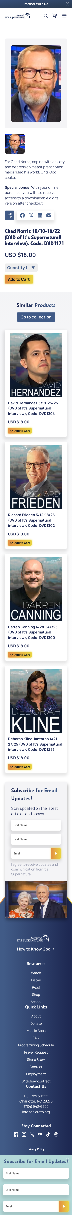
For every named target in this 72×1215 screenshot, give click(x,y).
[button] (67, 4)
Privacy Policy (36, 1149)
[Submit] (56, 853)
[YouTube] (40, 1134)
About (36, 1016)
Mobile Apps (36, 1030)
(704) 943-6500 (36, 1106)
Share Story (36, 1059)
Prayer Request (36, 1052)
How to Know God (33, 949)
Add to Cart (19, 279)
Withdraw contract (36, 1081)
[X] (31, 215)
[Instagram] (24, 1134)
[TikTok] (48, 1134)
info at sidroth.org (36, 1112)
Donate (36, 1023)
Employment (36, 1074)
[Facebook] (22, 215)
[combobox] (21, 267)
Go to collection (36, 317)
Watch (36, 973)
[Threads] (56, 1134)
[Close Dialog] (67, 1159)
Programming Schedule (36, 1045)
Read (36, 987)
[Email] (48, 215)
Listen (36, 980)
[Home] (17, 15)
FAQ (36, 1038)
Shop (36, 994)
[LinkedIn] (40, 215)
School (36, 1001)
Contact (36, 1066)
